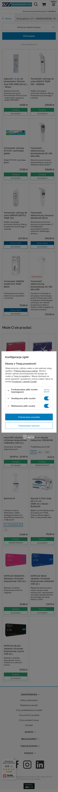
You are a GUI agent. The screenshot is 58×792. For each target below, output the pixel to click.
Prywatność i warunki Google (24, 381)
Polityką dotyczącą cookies (26, 371)
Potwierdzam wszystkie (29, 417)
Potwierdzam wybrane (29, 425)
